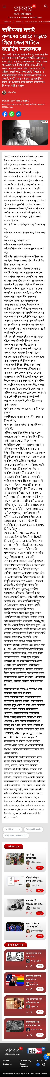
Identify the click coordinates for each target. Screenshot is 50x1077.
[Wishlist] (27, 868)
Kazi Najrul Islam (12, 829)
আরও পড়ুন (13, 846)
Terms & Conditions (24, 1065)
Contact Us (7, 1064)
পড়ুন (40, 867)
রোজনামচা (18, 22)
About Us (6, 1061)
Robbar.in (7, 22)
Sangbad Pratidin (33, 829)
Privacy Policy (25, 1061)
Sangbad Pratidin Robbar (16, 835)
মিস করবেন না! (15, 945)
